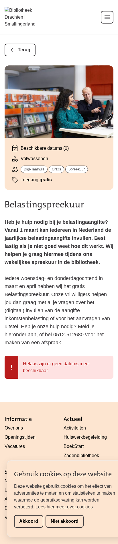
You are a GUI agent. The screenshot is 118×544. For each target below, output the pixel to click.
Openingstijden (20, 437)
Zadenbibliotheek (81, 455)
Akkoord (28, 521)
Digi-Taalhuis (34, 169)
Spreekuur (76, 169)
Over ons (14, 428)
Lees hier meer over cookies (64, 506)
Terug (24, 49)
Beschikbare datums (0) (45, 148)
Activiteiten (75, 428)
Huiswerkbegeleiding (85, 437)
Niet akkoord (64, 521)
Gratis (56, 169)
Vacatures (15, 446)
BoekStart (74, 446)
